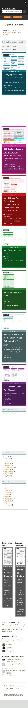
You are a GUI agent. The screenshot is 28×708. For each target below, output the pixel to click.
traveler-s (18, 218)
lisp (22, 611)
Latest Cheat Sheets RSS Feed (14, 694)
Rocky (6, 488)
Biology (7, 469)
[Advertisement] (12, 3)
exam (9, 359)
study (20, 90)
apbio (12, 359)
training (22, 260)
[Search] (24, 11)
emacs (19, 611)
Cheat (6, 34)
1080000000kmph (10, 164)
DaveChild (9, 644)
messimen (7, 299)
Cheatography (6, 625)
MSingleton (8, 398)
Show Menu (25, 2)
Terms (17, 688)
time (9, 90)
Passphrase (8, 501)
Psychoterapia (9, 498)
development (11, 168)
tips (6, 90)
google (4, 631)
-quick (9, 403)
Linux (6, 457)
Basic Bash (21, 659)
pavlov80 (8, 664)
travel (9, 218)
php (6, 168)
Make (15, 30)
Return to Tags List (10, 414)
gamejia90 (9, 659)
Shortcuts (7, 32)
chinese (13, 218)
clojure (19, 613)
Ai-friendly (8, 505)
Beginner (7, 474)
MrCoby (7, 355)
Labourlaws (8, 490)
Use (15, 32)
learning (16, 90)
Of (20, 32)
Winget (7, 496)
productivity (11, 260)
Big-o (6, 503)
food (10, 631)
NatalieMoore (8, 85)
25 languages (6, 629)
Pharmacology (9, 471)
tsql (7, 604)
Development (9, 461)
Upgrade (7, 494)
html (5, 171)
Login (7, 17)
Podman (7, 486)
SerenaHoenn (8, 214)
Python (7, 459)
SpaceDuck (9, 647)
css (16, 168)
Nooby (20, 598)
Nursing (7, 463)
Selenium (7, 465)
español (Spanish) (14, 305)
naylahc (7, 256)
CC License (9, 688)
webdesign (21, 168)
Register (17, 17)
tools (12, 90)
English (11, 223)
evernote (17, 260)
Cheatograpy (9, 492)
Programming (9, 467)
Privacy (6, 690)
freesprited (9, 598)
